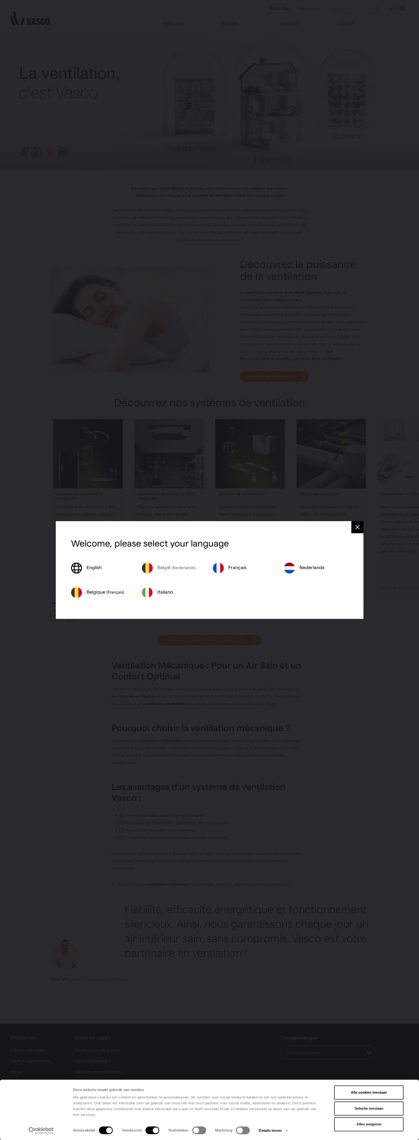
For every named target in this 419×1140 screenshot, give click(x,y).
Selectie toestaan (369, 1108)
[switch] (152, 1130)
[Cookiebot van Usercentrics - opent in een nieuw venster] (41, 1130)
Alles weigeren (368, 1124)
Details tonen (270, 1130)
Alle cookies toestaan (369, 1092)
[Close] (357, 527)
